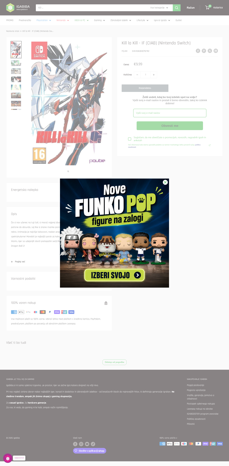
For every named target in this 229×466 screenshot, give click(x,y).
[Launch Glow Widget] (7, 458)
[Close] (165, 182)
